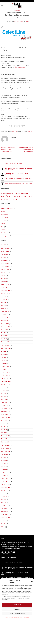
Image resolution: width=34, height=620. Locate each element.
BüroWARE (11, 193)
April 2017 (4, 499)
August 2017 (4, 490)
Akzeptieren (17, 604)
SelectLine (17, 10)
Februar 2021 (5, 366)
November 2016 (5, 511)
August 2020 (4, 384)
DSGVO (3, 220)
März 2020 (4, 399)
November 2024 (5, 266)
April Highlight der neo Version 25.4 (15, 163)
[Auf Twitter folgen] (5, 552)
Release (26, 193)
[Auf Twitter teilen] (15, 126)
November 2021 (5, 345)
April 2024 (4, 278)
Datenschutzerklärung (18, 617)
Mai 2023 (3, 302)
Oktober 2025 (5, 251)
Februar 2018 (5, 472)
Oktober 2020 (5, 378)
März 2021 (4, 363)
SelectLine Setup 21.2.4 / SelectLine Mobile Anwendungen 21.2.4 (8, 149)
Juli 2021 (3, 351)
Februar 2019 (5, 436)
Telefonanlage (9, 199)
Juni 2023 (4, 299)
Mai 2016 (3, 524)
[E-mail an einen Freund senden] (18, 126)
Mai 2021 (3, 357)
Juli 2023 (3, 296)
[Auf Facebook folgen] (2, 552)
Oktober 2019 (5, 414)
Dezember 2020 (5, 372)
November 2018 (5, 445)
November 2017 (5, 481)
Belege (7, 193)
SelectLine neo (20, 196)
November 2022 (5, 320)
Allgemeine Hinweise (7, 208)
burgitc (28, 21)
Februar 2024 (5, 284)
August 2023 (4, 293)
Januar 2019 (4, 439)
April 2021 (4, 360)
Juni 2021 (4, 354)
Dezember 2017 (5, 478)
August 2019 (4, 420)
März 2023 (4, 308)
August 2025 (4, 254)
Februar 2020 (5, 402)
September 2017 (6, 487)
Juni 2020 (4, 390)
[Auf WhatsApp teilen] (10, 126)
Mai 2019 (3, 427)
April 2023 (4, 305)
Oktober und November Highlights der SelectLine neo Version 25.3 (19, 169)
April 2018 (4, 466)
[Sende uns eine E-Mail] (8, 552)
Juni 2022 (4, 336)
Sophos (2, 199)
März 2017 (4, 502)
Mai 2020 (3, 393)
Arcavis (3, 193)
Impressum (26, 617)
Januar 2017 (4, 505)
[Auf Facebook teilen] (12, 126)
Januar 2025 (4, 260)
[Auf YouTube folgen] (14, 552)
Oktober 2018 (5, 448)
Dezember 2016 (5, 508)
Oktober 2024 (5, 269)
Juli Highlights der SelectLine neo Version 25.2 (18, 178)
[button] (31, 581)
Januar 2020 (4, 405)
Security (3, 196)
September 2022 (6, 327)
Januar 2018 (4, 475)
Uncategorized (5, 236)
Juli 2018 (3, 457)
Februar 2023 (5, 311)
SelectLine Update (27, 196)
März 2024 (4, 281)
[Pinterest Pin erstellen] (21, 126)
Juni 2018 (4, 460)
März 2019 (4, 433)
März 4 (3, 527)
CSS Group (4, 217)
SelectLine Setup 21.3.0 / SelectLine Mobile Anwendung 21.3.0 (26, 149)
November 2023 (5, 287)
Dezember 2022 (5, 317)
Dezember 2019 (5, 408)
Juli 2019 (3, 423)
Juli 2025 (3, 257)
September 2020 (6, 381)
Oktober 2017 (5, 484)
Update (16, 199)
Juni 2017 (4, 496)
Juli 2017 (3, 493)
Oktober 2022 (5, 324)
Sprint (5, 199)
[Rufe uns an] (11, 552)
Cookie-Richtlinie (9, 617)
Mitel (2, 226)
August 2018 (4, 454)
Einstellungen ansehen (17, 613)
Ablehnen (17, 609)
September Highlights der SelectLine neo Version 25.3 (16, 174)
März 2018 (4, 469)
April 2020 (4, 396)
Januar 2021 (4, 369)
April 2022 (4, 339)
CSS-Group (17, 193)
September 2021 (6, 348)
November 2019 (5, 411)
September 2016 (6, 517)
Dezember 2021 (5, 342)
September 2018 (6, 451)
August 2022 (4, 330)
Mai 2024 (3, 275)
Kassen (22, 193)
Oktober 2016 (5, 514)
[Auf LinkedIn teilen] (24, 126)
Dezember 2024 (5, 263)
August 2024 (4, 272)
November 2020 (5, 375)
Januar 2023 (4, 314)
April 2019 (4, 430)
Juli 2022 (3, 333)
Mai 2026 (3, 245)
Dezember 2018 (5, 442)
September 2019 (6, 417)
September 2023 (6, 290)
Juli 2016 (3, 520)
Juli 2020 (3, 387)
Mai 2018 (3, 463)
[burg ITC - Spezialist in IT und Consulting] (17, 5)
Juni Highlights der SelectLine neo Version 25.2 (18, 183)
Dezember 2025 (5, 248)
